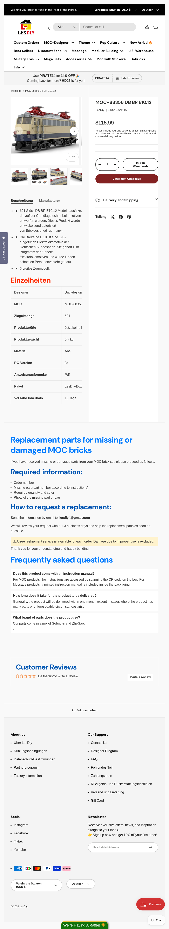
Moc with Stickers (111, 59)
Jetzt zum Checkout (127, 178)
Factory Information (28, 775)
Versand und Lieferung (107, 792)
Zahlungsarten (101, 775)
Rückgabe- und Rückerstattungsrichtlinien (121, 784)
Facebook (21, 833)
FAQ (94, 759)
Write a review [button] (140, 677)
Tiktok (18, 841)
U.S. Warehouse (141, 51)
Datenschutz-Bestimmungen (34, 759)
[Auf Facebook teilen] (121, 217)
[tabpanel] (46, 306)
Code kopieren (129, 78)
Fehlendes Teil (102, 767)
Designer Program (104, 751)
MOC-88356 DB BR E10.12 (40, 91)
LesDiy (99, 110)
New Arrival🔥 (141, 42)
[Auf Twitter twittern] (112, 217)
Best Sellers (23, 51)
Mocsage (79, 51)
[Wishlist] (50, 28)
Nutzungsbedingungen (30, 751)
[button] (155, 26)
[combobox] (94, 27)
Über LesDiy (23, 743)
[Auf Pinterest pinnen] (129, 217)
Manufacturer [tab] (49, 200)
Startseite (16, 91)
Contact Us (99, 743)
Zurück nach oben (84, 710)
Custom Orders (26, 42)
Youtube (20, 849)
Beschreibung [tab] (22, 200)
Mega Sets (52, 59)
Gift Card (97, 800)
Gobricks (137, 59)
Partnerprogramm (26, 767)
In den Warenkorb (140, 164)
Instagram (21, 825)
